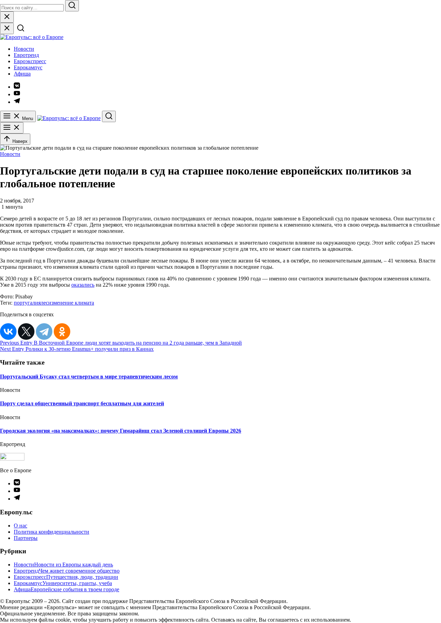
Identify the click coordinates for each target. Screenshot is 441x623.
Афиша (22, 74)
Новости (24, 49)
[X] (26, 331)
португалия (27, 303)
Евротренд (26, 55)
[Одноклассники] (62, 331)
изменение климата (71, 303)
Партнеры (26, 538)
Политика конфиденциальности (51, 532)
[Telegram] (44, 331)
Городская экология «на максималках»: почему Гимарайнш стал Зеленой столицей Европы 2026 (120, 431)
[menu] (11, 128)
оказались (82, 285)
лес (44, 303)
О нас (20, 525)
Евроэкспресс (30, 61)
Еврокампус (28, 67)
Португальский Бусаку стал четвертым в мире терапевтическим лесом (89, 376)
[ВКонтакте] (8, 331)
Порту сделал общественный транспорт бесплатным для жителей (82, 403)
